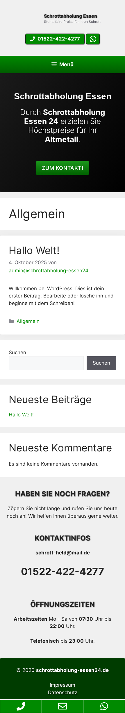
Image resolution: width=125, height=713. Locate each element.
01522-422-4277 (62, 571)
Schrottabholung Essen (70, 16)
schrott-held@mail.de (62, 553)
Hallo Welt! (34, 250)
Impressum (62, 685)
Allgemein (28, 321)
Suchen (17, 352)
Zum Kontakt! (62, 168)
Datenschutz (62, 692)
